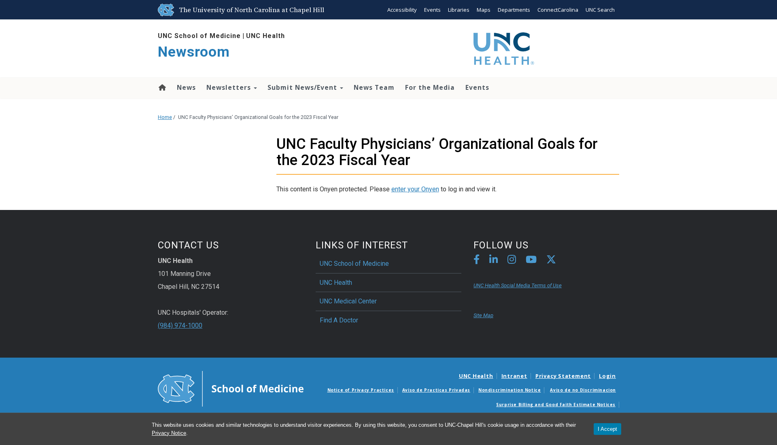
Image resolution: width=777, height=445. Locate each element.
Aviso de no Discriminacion (583, 390)
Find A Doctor (339, 320)
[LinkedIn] (493, 261)
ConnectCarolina (557, 9)
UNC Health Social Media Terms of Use (517, 285)
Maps (483, 9)
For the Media (430, 87)
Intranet (514, 375)
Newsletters (229, 87)
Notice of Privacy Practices (360, 390)
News (186, 87)
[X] (551, 261)
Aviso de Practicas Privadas (436, 390)
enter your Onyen (415, 189)
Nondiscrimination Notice (509, 390)
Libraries (458, 9)
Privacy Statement (563, 375)
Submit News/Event (303, 87)
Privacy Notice (169, 433)
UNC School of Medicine (199, 36)
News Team (374, 87)
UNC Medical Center (348, 301)
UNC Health (265, 36)
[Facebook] (476, 261)
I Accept (607, 429)
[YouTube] (531, 261)
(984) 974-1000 (180, 325)
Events (432, 9)
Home (162, 87)
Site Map (483, 315)
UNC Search (600, 9)
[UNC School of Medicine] (231, 388)
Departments (514, 9)
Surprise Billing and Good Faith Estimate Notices (556, 404)
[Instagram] (511, 261)
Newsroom (194, 52)
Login (607, 375)
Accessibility (402, 9)
